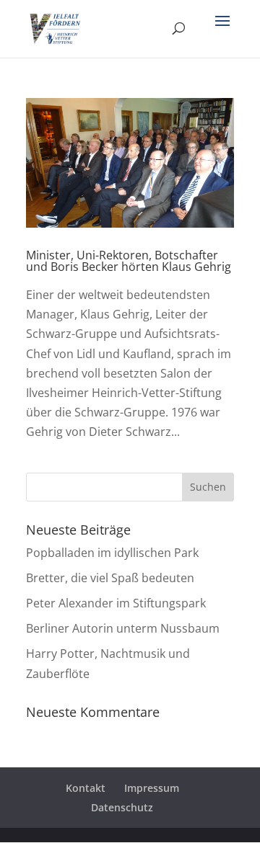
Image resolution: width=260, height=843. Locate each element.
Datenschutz (122, 807)
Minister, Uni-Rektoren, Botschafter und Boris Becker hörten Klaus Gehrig (128, 261)
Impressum (151, 788)
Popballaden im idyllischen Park (112, 553)
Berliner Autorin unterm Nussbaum (123, 628)
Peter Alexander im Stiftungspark (116, 603)
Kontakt (85, 788)
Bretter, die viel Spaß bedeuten (110, 578)
